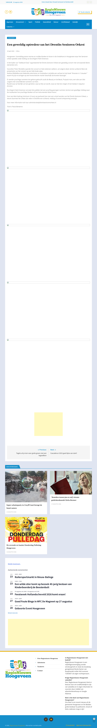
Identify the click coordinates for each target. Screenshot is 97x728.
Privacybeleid (70, 725)
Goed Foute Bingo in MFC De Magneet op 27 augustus (43, 601)
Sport (30, 22)
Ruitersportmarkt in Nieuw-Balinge (34, 577)
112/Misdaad (65, 22)
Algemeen (10, 22)
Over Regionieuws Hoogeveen (47, 658)
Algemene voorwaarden (83, 725)
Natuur (56, 22)
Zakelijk (75, 22)
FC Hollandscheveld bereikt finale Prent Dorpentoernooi (54, 2)
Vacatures (40, 667)
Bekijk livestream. (14, 564)
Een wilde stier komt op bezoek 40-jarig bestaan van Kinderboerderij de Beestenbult (43, 585)
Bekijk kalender (13, 613)
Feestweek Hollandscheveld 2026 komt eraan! (40, 594)
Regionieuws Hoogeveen (17, 725)
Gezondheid (47, 22)
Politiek (37, 22)
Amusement (20, 22)
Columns (9, 27)
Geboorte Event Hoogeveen (30, 608)
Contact (40, 671)
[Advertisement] (48, 424)
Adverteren (41, 662)
